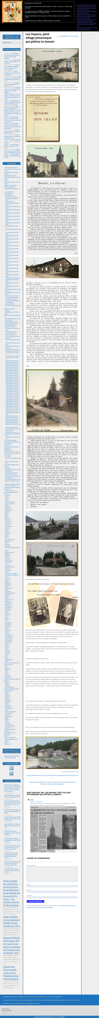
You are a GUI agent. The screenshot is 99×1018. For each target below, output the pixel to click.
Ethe (6, 537)
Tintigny (7, 649)
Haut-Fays (7, 558)
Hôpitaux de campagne (10, 185)
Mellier (7, 586)
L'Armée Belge (7, 193)
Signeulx (7, 643)
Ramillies (7, 685)
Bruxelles (7, 468)
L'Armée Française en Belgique (12, 315)
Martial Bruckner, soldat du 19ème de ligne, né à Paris (42, 20)
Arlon (6, 500)
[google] (11, 773)
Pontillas (7, 723)
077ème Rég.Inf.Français (11, 373)
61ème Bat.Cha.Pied (10, 325)
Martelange (8, 584)
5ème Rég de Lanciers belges (13, 305)
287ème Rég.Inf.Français (11, 422)
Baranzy (7, 505)
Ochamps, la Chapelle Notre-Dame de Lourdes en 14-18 (12, 84)
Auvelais (7, 695)
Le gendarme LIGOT (9, 997)
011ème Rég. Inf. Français (12, 352)
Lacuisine (7, 568)
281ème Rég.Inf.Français (11, 420)
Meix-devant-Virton (9, 732)
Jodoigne (7, 682)
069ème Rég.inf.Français (11, 372)
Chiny (5, 180)
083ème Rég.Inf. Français (11, 375)
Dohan (6, 534)
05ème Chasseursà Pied (11, 297)
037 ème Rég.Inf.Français (11, 360)
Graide (6, 550)
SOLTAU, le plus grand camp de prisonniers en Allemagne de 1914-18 (12, 150)
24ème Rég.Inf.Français (11, 419)
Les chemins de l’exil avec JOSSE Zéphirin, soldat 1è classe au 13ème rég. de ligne (48, 7)
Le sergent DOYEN (22, 997)
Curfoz (6, 531)
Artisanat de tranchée (10, 175)
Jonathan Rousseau (9, 94)
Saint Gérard (8, 724)
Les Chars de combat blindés (12, 458)
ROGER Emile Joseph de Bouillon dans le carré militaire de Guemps (12, 832)
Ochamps (7, 609)
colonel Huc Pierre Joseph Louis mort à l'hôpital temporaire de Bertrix (11, 972)
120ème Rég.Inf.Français (11, 399)
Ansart (6, 498)
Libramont (7, 578)
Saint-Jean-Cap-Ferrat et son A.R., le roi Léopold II (45, 997)
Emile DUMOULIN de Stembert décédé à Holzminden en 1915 (11, 921)
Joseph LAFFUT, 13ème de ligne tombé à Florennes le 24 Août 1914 (12, 825)
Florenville (7, 541)
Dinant (6, 703)
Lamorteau (7, 570)
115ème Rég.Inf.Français (11, 391)
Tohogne (7, 651)
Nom (29, 884)
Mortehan (7, 594)
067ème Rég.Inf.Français (11, 370)
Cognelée (7, 701)
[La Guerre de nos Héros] (12, 12)
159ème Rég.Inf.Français (11, 411)
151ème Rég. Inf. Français (12, 409)
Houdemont (8, 562)
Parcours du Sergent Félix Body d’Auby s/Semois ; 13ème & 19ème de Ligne (12, 102)
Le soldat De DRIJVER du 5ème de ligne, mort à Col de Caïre (59, 1000)
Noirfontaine (8, 607)
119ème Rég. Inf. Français (12, 398)
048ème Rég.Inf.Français (11, 364)
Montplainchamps (9, 593)
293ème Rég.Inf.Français (11, 323)
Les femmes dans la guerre (11, 451)
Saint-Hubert (8, 635)
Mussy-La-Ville (8, 599)
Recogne (7, 627)
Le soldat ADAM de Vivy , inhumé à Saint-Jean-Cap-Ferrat (21, 1000)
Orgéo (6, 615)
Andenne (7, 692)
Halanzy (7, 554)
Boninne (7, 698)
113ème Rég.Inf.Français (10, 167)
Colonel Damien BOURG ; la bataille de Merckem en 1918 (12, 131)
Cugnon (7, 529)
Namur (7, 721)
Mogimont (7, 591)
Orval (6, 617)
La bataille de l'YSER (10, 474)
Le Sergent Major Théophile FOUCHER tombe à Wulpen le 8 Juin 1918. (12, 870)
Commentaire (31, 865)
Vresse (6, 658)
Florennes (7, 705)
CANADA (7, 310)
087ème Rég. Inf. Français (12, 377)
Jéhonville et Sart (9, 567)
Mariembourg (8, 716)
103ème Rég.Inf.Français (11, 383)
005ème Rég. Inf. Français (12, 349)
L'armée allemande (9, 187)
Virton (6, 654)
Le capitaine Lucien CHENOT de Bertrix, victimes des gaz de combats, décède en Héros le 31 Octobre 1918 (47, 11)
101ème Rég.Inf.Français (11, 380)
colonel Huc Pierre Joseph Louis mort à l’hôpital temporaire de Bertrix (12, 811)
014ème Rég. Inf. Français (12, 356)
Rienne (6, 736)
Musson (7, 597)
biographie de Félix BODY (33, 3)
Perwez (7, 684)
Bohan (6, 516)
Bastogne (7, 507)
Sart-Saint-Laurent (9, 726)
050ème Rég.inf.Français (11, 365)
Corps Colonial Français (11, 432)
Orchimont (7, 614)
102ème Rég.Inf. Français (11, 381)
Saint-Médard (8, 636)
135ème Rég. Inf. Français (12, 404)
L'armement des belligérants (12, 188)
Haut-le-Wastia (9, 708)
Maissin (7, 581)
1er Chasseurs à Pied (10, 299)
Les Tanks (7, 456)
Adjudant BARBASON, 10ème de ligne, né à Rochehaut (12, 61)
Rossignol (7, 633)
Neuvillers (7, 604)
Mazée (6, 718)
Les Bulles (6, 445)
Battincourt (8, 508)
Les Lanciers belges (10, 304)
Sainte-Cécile (8, 640)
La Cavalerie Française (10, 331)
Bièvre (6, 513)
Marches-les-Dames (10, 711)
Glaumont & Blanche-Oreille (12, 547)
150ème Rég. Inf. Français (12, 407)
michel (6, 100)
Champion (7, 700)
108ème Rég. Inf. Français (12, 386)
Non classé (7, 734)
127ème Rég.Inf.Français (11, 401)
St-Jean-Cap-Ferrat (9, 490)
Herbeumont (8, 560)
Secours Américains (9, 737)
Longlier (7, 580)
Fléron (6, 671)
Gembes (7, 544)
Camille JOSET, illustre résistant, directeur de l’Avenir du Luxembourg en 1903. (87, 24)
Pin (5, 620)
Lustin (6, 710)
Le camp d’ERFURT (15, 139)
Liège (6, 672)
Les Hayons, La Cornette (11, 575)
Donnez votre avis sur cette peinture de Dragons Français (21, 1003)
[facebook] (11, 768)
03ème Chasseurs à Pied (11, 295)
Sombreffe (7, 727)
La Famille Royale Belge (10, 440)
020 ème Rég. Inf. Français (12, 357)
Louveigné (7, 675)
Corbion (7, 528)
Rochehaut (7, 630)
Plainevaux (7, 622)
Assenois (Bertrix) (9, 502)
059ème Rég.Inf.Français (11, 368)
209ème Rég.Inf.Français (11, 416)
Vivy (6, 656)
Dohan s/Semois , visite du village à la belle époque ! (12, 73)
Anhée (6, 693)
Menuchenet (8, 588)
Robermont (8, 677)
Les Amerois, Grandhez (11, 573)
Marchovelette (8, 713)
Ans (6, 666)
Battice (6, 667)
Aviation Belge (8, 195)
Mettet (6, 719)
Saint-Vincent (8, 638)
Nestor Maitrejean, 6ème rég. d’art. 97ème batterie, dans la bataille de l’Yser (48, 16)
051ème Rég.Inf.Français (11, 367)
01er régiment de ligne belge (12, 229)
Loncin (6, 674)
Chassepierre (8, 526)
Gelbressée (8, 706)
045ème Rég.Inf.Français (11, 362)
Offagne (7, 610)
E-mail (29, 890)
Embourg (7, 669)
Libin (6, 576)
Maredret (7, 714)
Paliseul (7, 619)
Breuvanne (8, 521)
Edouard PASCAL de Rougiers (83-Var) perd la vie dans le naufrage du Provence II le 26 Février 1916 (86, 16)
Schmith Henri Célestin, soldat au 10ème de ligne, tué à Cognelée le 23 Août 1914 (12, 847)
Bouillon (7, 520)
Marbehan (7, 583)
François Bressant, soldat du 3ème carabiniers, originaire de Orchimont (12, 840)
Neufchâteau (8, 602)
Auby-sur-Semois (9, 503)
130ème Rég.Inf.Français (11, 403)
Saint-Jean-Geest (9, 687)
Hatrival (7, 557)
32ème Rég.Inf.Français (11, 427)
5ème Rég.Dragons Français (12, 339)
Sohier (6, 645)
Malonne (6, 731)
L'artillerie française (10, 326)
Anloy (6, 497)
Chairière (7, 524)
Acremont (7, 495)
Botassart (7, 518)
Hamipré (7, 555)
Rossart (7, 632)
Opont (6, 612)
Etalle (6, 536)
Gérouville (7, 546)
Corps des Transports (10, 196)
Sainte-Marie (8, 641)
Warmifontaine (9, 659)
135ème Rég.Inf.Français (11, 321)
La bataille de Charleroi (11, 472)
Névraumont (8, 606)
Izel (6, 563)
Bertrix (6, 511)
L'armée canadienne (9, 308)
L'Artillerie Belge (9, 201)
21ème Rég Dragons (10, 333)
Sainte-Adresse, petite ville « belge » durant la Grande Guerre (11, 107)
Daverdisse (8, 533)
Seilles (6, 742)
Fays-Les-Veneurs (9, 539)
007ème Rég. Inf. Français (12, 351)
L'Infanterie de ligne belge (11, 226)
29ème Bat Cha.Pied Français (12, 424)
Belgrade (7, 697)
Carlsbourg (8, 523)
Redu (6, 628)
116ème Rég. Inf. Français (12, 393)
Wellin (6, 661)
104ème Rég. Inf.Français (11, 385)
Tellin (6, 648)
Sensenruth (7, 744)
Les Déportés (7, 450)
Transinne (7, 653)
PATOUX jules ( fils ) (9, 110)
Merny (6, 589)
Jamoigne (7, 565)
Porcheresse (8, 623)
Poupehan (7, 625)
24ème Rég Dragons (10, 334)
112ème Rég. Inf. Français (12, 390)
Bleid (6, 515)
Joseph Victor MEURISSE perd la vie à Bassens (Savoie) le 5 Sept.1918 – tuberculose (12, 863)
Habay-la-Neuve (9, 552)
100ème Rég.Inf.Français (11, 378)
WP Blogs (62, 1017)
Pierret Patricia (75, 772)
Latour (6, 571)
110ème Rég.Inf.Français (11, 388)
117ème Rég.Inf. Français (11, 394)
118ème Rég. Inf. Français (12, 396)
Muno (6, 596)
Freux (6, 542)
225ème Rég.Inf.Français (11, 417)
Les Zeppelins (9, 191)
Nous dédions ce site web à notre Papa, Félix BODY (12, 146)
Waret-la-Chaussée (10, 729)
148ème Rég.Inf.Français (11, 406)
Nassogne (7, 601)
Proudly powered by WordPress (43, 1017)
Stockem (7, 646)
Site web (29, 895)
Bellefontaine (8, 510)
